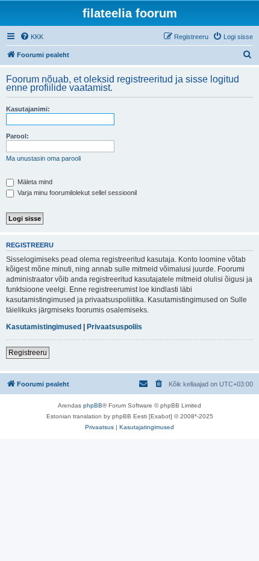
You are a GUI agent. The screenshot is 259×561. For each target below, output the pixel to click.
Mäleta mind (34, 181)
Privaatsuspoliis (114, 327)
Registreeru (27, 353)
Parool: (17, 136)
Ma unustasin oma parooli (43, 158)
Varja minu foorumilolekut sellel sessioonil (76, 192)
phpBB (92, 405)
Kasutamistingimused (43, 327)
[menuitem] (31, 36)
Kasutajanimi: (28, 109)
